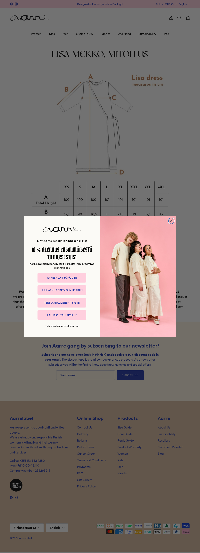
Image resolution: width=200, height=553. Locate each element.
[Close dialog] (171, 221)
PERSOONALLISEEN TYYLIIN (62, 302)
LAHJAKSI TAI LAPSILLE (62, 315)
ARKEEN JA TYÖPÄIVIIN (62, 277)
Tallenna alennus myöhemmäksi (62, 326)
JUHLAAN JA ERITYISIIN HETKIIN (62, 290)
